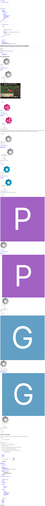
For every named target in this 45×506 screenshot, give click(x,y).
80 (4, 79)
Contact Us (3, 474)
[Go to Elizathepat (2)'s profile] (4, 154)
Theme (3, 471)
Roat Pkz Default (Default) (7, 473)
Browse (3, 11)
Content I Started (6, 17)
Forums (3, 481)
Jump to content (2, 0)
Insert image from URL (7, 451)
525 (4, 157)
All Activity (5, 14)
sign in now (18, 436)
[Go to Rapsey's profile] (1, 48)
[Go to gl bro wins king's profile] (22, 359)
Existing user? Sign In (5, 24)
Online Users (6, 12)
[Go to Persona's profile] (22, 241)
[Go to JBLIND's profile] (2, 110)
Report (5, 81)
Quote (3, 133)
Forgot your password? (7, 34)
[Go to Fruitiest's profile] (1, 172)
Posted (4, 145)
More (4, 18)
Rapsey (1, 69)
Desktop (3, 454)
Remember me (6, 32)
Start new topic (4, 54)
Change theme (2, 505)
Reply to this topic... (3, 442)
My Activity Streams (7, 15)
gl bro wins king (3, 371)
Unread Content (6, 16)
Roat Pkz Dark (6, 472)
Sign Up (3, 480)
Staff (4, 13)
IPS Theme (3, 470)
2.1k (4, 306)
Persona (1, 253)
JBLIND (1, 115)
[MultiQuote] (2, 101)
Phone (3, 456)
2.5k (4, 188)
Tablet (3, 455)
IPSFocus (7, 470)
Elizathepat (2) (3, 147)
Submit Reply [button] (4, 461)
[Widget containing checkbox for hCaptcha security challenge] (8, 459)
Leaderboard (4, 10)
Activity (3, 489)
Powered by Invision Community (5, 476)
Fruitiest (1, 177)
